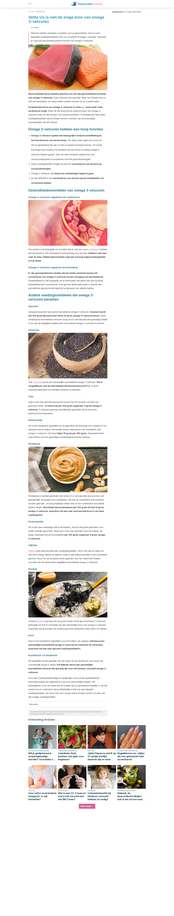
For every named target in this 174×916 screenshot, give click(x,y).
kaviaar (40, 621)
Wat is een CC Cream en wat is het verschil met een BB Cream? (72, 796)
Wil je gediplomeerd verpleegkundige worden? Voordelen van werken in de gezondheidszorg (42, 756)
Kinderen (91, 791)
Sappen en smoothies (126, 791)
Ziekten (91, 751)
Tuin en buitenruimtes (67, 751)
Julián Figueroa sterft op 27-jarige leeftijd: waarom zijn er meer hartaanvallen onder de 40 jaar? (102, 756)
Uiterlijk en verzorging (38, 751)
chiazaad (37, 382)
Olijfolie (32, 551)
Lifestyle (31, 11)
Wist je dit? (41, 11)
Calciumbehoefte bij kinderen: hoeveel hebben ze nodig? (99, 796)
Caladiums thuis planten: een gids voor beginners (71, 756)
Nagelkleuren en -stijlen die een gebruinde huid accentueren (131, 756)
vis (82, 107)
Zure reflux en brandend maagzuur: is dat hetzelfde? (42, 796)
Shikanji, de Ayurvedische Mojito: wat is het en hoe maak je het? (130, 796)
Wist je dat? (63, 791)
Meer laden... (87, 806)
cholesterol (93, 249)
